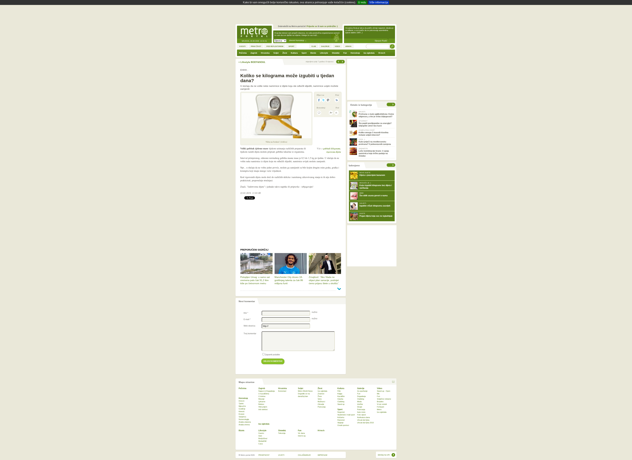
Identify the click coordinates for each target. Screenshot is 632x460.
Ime (246, 313)
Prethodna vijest (343, 62)
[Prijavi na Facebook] (319, 100)
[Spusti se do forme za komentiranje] (319, 112)
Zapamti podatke (272, 354)
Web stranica (249, 326)
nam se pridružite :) (329, 26)
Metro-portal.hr (254, 32)
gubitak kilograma (331, 148)
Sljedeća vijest (338, 62)
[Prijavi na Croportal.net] (328, 100)
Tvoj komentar (250, 333)
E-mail (247, 319)
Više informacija (378, 2)
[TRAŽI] (392, 46)
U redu (362, 2)
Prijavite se (312, 26)
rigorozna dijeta (333, 151)
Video (379, 388)
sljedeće (393, 165)
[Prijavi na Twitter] (323, 100)
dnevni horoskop (298, 40)
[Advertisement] (317, 14)
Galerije (360, 388)
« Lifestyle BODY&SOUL (251, 62)
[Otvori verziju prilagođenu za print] (336, 100)
